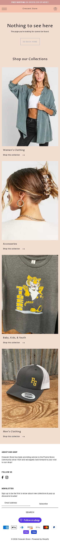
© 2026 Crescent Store (20, 539)
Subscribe (43, 504)
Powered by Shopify (40, 539)
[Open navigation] (5, 9)
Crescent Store (30, 9)
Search (30, 512)
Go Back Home (30, 42)
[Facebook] (2, 477)
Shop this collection (12, 155)
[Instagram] (6, 477)
